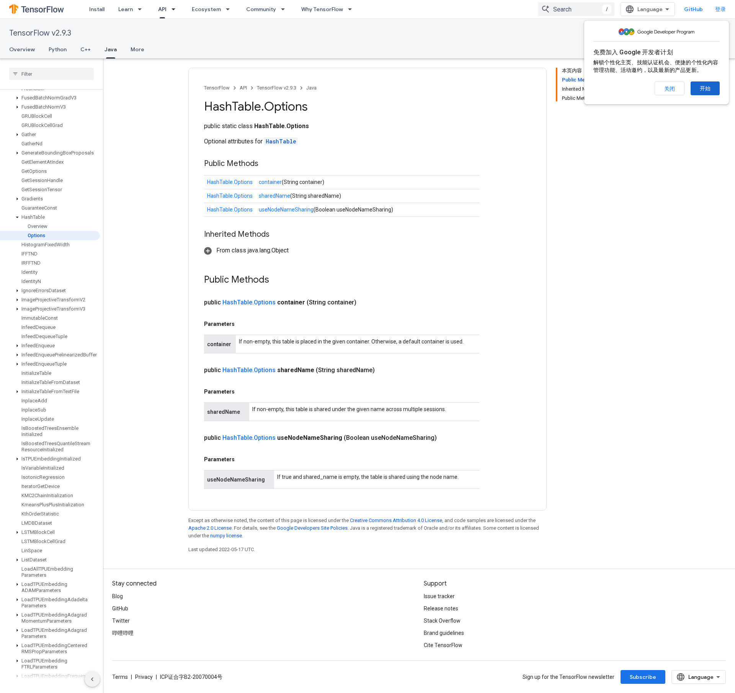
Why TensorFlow (322, 9)
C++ (85, 49)
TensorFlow (217, 88)
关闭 (669, 88)
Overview (22, 49)
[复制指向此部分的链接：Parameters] (242, 324)
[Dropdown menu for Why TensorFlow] (352, 9)
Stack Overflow (442, 621)
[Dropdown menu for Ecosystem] (230, 9)
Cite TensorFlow (443, 645)
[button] (50, 97)
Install (97, 9)
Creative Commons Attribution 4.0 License (396, 520)
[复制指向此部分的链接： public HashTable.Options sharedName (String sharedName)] (384, 370)
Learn (125, 9)
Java (111, 49)
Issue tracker (439, 596)
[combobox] (576, 9)
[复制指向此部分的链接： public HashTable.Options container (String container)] (365, 302)
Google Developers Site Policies (312, 528)
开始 (705, 88)
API (162, 9)
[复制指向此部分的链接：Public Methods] (266, 164)
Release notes (441, 608)
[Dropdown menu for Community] (285, 9)
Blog (117, 596)
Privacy (144, 677)
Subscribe (643, 676)
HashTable (281, 141)
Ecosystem (206, 9)
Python (58, 49)
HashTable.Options (230, 182)
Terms (120, 677)
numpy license (226, 535)
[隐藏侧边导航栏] (92, 679)
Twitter (121, 621)
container (270, 182)
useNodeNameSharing (286, 210)
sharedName (274, 196)
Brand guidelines (444, 633)
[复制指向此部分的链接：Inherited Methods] (277, 234)
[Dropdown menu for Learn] (142, 9)
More (137, 49)
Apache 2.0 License (210, 528)
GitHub (693, 9)
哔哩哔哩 (123, 633)
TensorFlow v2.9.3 (40, 33)
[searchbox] (51, 74)
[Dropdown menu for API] (176, 9)
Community (261, 9)
